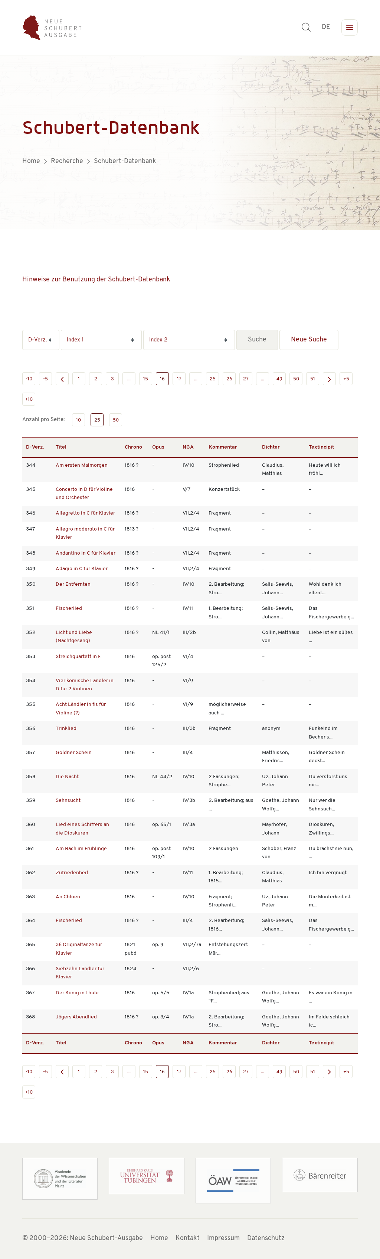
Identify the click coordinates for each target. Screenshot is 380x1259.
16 (162, 379)
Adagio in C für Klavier (82, 569)
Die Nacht (67, 777)
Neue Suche (309, 340)
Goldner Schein (74, 753)
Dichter (271, 447)
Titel (61, 447)
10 (78, 420)
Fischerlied (69, 608)
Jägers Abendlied (76, 1017)
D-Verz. (35, 447)
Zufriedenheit (72, 873)
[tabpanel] (190, 143)
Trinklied (66, 728)
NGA (188, 447)
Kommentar (223, 447)
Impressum (223, 1238)
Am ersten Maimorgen (82, 465)
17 (179, 379)
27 (246, 379)
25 (213, 379)
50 (296, 379)
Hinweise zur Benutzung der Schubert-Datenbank (96, 280)
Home (159, 1238)
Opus (158, 447)
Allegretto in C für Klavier (85, 513)
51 (312, 379)
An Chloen (68, 897)
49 (279, 379)
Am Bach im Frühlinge (81, 849)
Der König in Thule (77, 993)
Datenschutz (266, 1238)
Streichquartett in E (78, 657)
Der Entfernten (73, 584)
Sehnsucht (68, 800)
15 (145, 379)
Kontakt (188, 1238)
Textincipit (321, 447)
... (129, 379)
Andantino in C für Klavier (85, 553)
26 (229, 379)
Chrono (133, 447)
